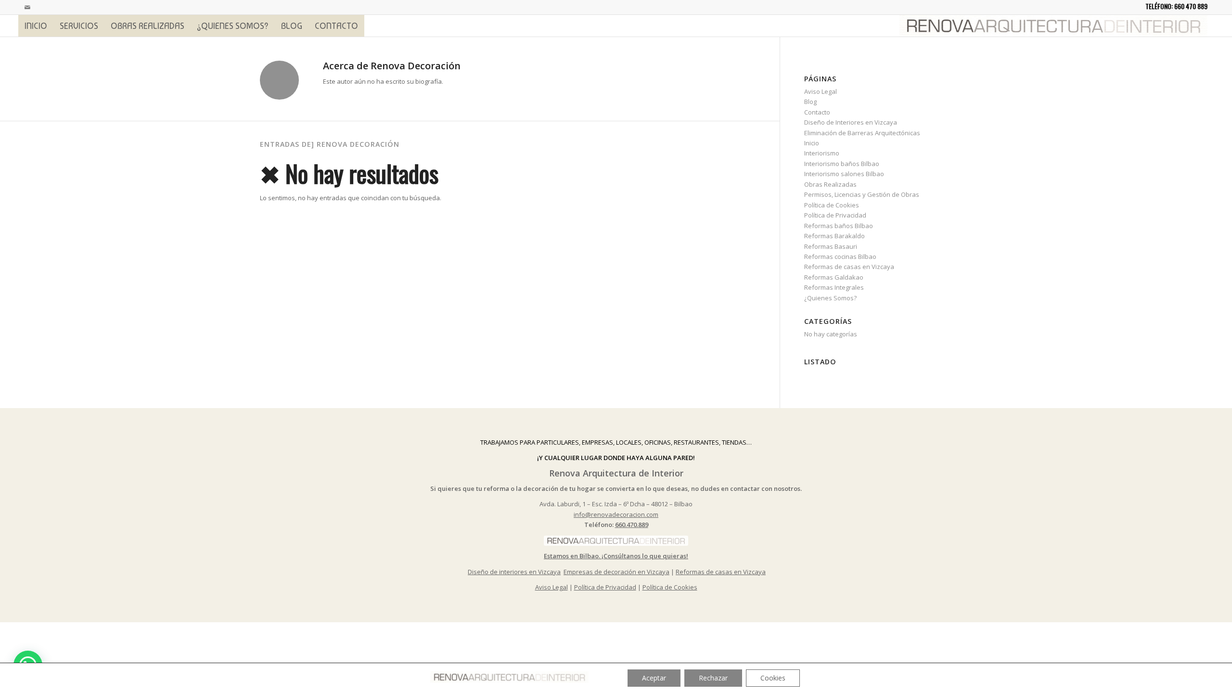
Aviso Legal (820, 91)
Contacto (817, 112)
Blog (810, 101)
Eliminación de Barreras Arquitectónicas (862, 132)
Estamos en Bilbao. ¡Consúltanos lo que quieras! (616, 556)
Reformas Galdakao (833, 277)
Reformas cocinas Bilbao (840, 256)
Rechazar (713, 677)
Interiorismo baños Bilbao (841, 163)
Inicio (811, 143)
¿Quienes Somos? (830, 298)
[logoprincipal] (1053, 26)
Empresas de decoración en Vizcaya (616, 571)
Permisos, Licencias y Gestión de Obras (861, 194)
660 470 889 (1190, 6)
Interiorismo (821, 153)
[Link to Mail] (27, 7)
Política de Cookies (831, 205)
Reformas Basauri (830, 246)
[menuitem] (35, 26)
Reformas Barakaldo (834, 235)
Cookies (772, 677)
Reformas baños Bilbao (838, 225)
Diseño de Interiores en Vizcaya (850, 122)
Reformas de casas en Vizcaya (849, 266)
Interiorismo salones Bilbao (844, 173)
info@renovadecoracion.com (616, 514)
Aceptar (654, 677)
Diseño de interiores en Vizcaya (514, 571)
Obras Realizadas (830, 184)
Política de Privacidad (835, 215)
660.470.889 (631, 524)
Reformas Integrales (834, 287)
